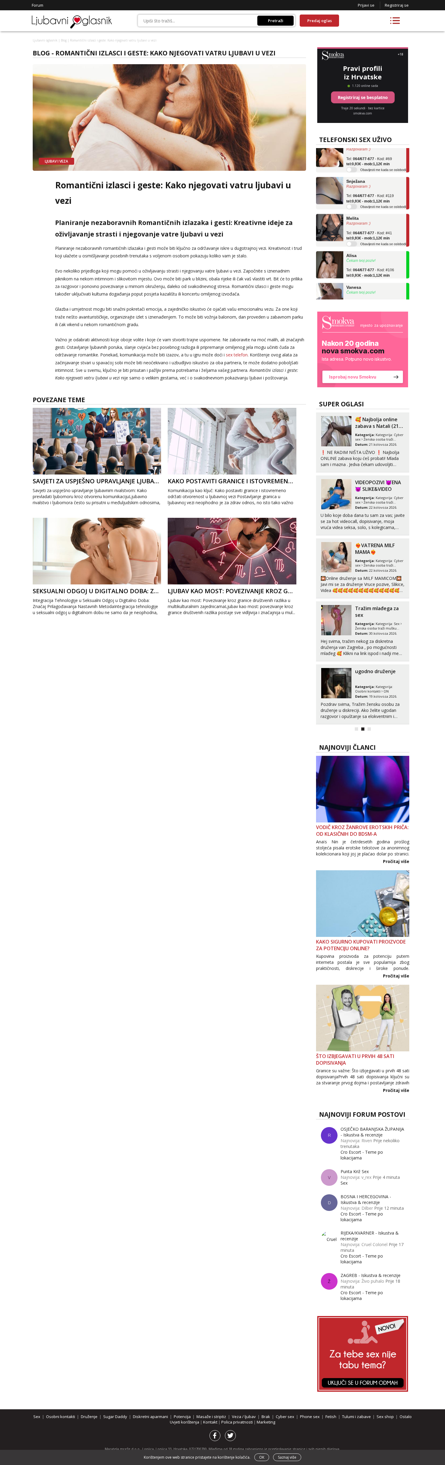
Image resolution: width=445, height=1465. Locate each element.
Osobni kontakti (368, 691)
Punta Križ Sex (355, 1171)
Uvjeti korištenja (185, 1422)
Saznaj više (287, 1457)
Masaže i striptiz (211, 1416)
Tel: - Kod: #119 (370, 179)
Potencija (182, 1416)
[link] (362, 349)
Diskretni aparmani (150, 1416)
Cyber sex (285, 1416)
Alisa (351, 235)
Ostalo (406, 1416)
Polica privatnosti (237, 1422)
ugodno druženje (375, 671)
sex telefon (237, 355)
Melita (352, 198)
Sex (397, 623)
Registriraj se (397, 5)
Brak (266, 1416)
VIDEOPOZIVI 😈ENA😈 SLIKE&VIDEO (378, 485)
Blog (64, 40)
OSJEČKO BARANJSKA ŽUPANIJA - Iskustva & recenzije (372, 1132)
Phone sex (310, 1416)
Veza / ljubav (244, 1416)
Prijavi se (366, 5)
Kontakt (210, 1422)
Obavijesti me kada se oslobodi (383, 150)
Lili (349, 299)
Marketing (266, 1422)
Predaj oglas (319, 20)
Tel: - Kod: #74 (369, 285)
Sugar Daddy (115, 1416)
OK (261, 1457)
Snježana (355, 161)
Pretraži (275, 20)
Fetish (330, 1416)
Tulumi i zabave (356, 1416)
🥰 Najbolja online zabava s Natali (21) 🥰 (377, 426)
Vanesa (353, 267)
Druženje (89, 1416)
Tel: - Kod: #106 (370, 253)
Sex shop (385, 1416)
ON (386, 691)
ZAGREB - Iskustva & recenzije (370, 1275)
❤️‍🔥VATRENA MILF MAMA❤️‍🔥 (375, 548)
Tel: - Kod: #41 (369, 216)
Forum (37, 5)
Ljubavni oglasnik (45, 40)
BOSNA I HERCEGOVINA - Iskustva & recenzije (366, 1199)
